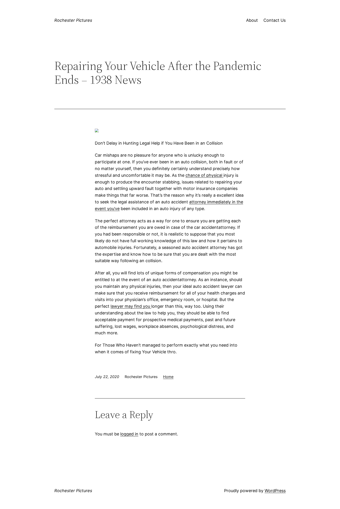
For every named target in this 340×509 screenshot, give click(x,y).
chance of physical (204, 175)
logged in (129, 433)
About (252, 20)
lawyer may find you (131, 306)
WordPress (275, 490)
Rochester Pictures (73, 20)
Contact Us (274, 20)
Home (168, 376)
